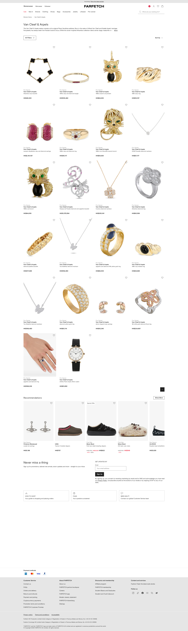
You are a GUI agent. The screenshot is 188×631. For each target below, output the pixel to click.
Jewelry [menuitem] (75, 11)
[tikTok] (138, 593)
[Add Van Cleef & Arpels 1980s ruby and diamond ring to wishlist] (90, 105)
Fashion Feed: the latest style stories (143, 584)
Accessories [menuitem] (66, 11)
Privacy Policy (102, 480)
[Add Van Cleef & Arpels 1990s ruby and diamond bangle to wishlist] (90, 47)
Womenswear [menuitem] (28, 6)
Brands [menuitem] (37, 11)
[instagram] (133, 593)
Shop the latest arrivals (97, 1)
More (116, 30)
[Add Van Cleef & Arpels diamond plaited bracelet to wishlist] (54, 220)
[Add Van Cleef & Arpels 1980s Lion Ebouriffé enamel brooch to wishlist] (126, 105)
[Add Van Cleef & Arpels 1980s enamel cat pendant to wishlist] (126, 47)
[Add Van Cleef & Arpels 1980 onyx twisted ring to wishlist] (162, 220)
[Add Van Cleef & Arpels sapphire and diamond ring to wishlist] (54, 335)
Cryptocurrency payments (32, 600)
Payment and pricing (30, 597)
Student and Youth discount (104, 594)
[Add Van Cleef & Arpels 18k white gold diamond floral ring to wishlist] (162, 278)
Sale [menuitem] (25, 11)
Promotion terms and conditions (34, 604)
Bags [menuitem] (58, 11)
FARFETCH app (64, 594)
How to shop (30, 496)
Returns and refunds (30, 594)
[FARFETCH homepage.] (94, 6)
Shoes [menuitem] (52, 11)
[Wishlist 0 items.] (158, 6)
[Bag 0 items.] (162, 6)
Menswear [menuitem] (38, 6)
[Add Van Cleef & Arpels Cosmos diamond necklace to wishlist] (126, 162)
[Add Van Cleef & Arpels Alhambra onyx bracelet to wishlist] (54, 47)
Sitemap (62, 604)
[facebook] (142, 593)
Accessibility (56, 614)
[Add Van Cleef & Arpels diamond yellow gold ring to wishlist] (90, 278)
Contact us (27, 584)
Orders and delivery (30, 590)
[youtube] (147, 593)
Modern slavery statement (67, 597)
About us (62, 584)
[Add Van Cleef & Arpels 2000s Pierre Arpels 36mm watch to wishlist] (90, 335)
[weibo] (157, 593)
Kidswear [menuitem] (47, 6)
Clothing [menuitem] (45, 11)
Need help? (125, 496)
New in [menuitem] (31, 11)
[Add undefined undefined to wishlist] (51, 403)
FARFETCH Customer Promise (33, 607)
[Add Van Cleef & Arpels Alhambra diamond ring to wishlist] (162, 162)
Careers (61, 590)
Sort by (157, 38)
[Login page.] (154, 6)
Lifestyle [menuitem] (83, 11)
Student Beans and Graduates (105, 590)
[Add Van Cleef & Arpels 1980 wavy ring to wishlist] (162, 47)
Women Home (28, 17)
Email (96, 465)
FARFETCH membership (103, 587)
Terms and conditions (42, 614)
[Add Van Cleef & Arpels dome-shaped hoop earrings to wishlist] (126, 278)
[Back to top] (162, 389)
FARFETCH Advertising (67, 600)
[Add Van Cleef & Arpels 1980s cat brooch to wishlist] (54, 162)
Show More (159, 398)
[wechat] (152, 593)
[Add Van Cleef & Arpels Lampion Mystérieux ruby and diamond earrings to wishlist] (54, 105)
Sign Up (99, 474)
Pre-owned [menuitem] (91, 11)
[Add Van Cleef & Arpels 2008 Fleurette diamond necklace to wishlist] (162, 105)
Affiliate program (100, 584)
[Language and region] (149, 6)
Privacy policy (28, 614)
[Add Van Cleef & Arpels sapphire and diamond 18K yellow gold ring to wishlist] (126, 220)
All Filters (28, 38)
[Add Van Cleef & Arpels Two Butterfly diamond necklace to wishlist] (90, 220)
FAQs (75, 496)
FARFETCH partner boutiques (69, 587)
